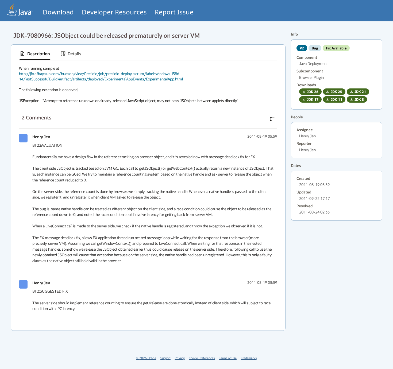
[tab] (35, 53)
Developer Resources (114, 11)
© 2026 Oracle (146, 358)
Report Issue (174, 11)
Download (58, 11)
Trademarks (249, 358)
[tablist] (148, 53)
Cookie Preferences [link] (202, 358)
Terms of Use (228, 358)
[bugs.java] (20, 10)
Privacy (180, 358)
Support (165, 358)
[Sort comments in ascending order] (272, 119)
